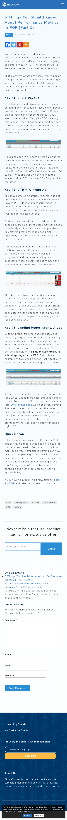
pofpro (18, 507)
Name (8, 654)
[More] (26, 44)
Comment (11, 620)
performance (49, 502)
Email (7, 665)
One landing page (21, 405)
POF (8, 507)
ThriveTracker (27, 35)
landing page (21, 502)
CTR (8, 502)
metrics (35, 502)
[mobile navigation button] (62, 4)
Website (9, 675)
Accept (27, 815)
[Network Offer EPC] (33, 144)
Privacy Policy (37, 811)
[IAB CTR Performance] (33, 279)
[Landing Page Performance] (33, 377)
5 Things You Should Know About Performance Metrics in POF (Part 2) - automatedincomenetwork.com (33, 580)
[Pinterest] (20, 44)
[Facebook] (7, 44)
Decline (39, 815)
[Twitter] (14, 44)
